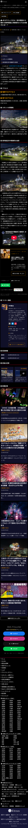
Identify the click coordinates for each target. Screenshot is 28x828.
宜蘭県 (19, 756)
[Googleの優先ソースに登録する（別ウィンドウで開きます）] (18, 289)
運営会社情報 (5, 663)
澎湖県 (11, 759)
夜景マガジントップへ (14, 618)
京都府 (11, 716)
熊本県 (3, 729)
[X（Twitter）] (12, 323)
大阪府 (3, 716)
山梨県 (3, 710)
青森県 (11, 700)
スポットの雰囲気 (7, 59)
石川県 (3, 712)
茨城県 (11, 704)
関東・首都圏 (5, 738)
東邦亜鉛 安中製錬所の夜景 (10, 62)
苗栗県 (11, 756)
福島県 (3, 704)
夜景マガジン (5, 806)
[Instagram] (15, 323)
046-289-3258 (18, 815)
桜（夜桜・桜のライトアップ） (9, 789)
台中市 (3, 752)
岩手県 (19, 700)
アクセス (4, 56)
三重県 (19, 714)
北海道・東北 (5, 735)
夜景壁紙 (11, 806)
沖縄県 (11, 731)
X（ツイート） (16, 280)
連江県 (3, 761)
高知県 (19, 725)
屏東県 (3, 754)
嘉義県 (19, 771)
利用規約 (4, 667)
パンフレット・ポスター (8, 681)
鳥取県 (3, 721)
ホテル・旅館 (13, 793)
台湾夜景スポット (21, 793)
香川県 (3, 725)
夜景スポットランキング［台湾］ (12, 763)
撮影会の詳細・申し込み (18, 273)
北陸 (3, 740)
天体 (27, 791)
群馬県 (3, 706)
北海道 (3, 700)
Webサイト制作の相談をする (9, 689)
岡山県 (19, 721)
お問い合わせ (5, 684)
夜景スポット (5, 784)
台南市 (11, 752)
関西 (3, 742)
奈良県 (11, 718)
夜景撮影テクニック (20, 806)
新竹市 (11, 750)
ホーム (3, 658)
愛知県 (19, 712)
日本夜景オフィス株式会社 (14, 819)
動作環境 (4, 693)
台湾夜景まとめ (15, 796)
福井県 (11, 712)
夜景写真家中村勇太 (14, 66)
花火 (22, 787)
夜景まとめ (4, 787)
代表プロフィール (6, 665)
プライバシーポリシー (7, 672)
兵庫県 (19, 716)
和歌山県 (19, 718)
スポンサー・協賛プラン (8, 675)
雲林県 (11, 771)
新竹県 (19, 750)
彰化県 (19, 754)
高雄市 (19, 752)
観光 (3, 793)
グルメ (6, 793)
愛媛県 (11, 725)
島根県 (11, 721)
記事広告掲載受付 (6, 679)
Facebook (15, 633)
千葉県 (11, 708)
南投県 (3, 756)
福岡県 (3, 727)
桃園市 (19, 748)
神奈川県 (19, 706)
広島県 (3, 723)
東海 (14, 740)
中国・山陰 (16, 742)
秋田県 (11, 702)
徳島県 (19, 723)
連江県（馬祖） (5, 778)
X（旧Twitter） (15, 643)
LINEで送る (6, 285)
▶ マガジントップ (6, 12)
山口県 (11, 723)
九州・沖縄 (16, 744)
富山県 (19, 710)
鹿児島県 (4, 731)
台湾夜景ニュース (6, 796)
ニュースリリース (6, 691)
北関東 (15, 735)
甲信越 (15, 738)
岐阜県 (3, 714)
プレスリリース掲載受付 (8, 677)
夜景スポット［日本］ (8, 698)
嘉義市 (3, 780)
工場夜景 (11, 784)
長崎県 (19, 727)
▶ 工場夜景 (16, 12)
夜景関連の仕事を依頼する (8, 686)
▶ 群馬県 (4, 16)
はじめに (4, 661)
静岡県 (11, 714)
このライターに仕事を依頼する (17, 344)
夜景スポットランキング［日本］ (12, 733)
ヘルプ (3, 670)
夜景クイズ (16, 787)
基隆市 (3, 750)
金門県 (19, 759)
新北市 (11, 748)
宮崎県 (19, 729)
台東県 (11, 754)
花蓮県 (3, 759)
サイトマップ (5, 695)
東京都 (11, 706)
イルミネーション (22, 789)
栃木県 (19, 704)
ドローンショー (21, 791)
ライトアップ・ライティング (9, 791)
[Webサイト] (9, 323)
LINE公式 (15, 648)
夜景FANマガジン (7, 782)
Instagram (15, 638)
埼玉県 (3, 708)
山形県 (19, 702)
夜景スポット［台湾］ (8, 746)
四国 (3, 744)
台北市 (3, 748)
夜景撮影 (10, 787)
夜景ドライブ (18, 801)
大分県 (11, 729)
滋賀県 (3, 718)
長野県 (11, 710)
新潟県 (19, 708)
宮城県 (3, 702)
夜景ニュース (18, 784)
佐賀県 (11, 727)
